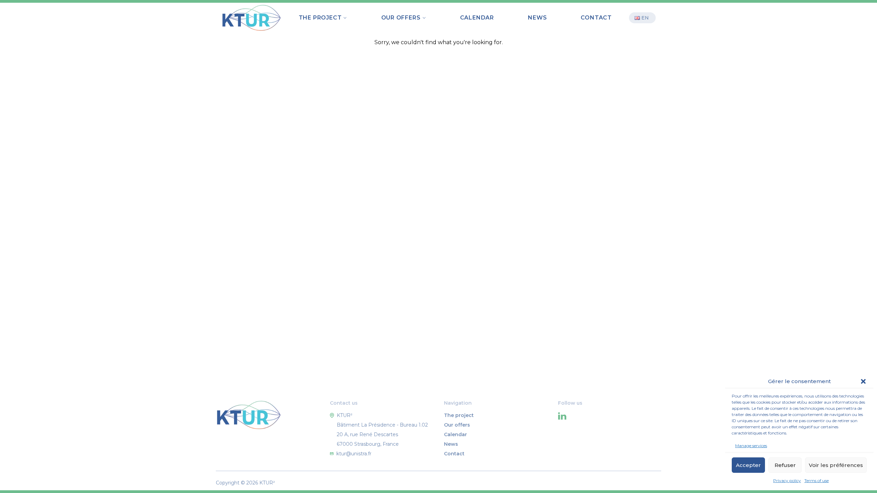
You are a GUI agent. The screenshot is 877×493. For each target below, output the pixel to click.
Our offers (457, 425)
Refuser (785, 465)
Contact (596, 17)
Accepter (748, 465)
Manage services (751, 445)
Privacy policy (787, 480)
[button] (863, 381)
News (537, 17)
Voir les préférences (836, 465)
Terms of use (816, 480)
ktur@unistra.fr (353, 454)
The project (459, 415)
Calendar (477, 17)
